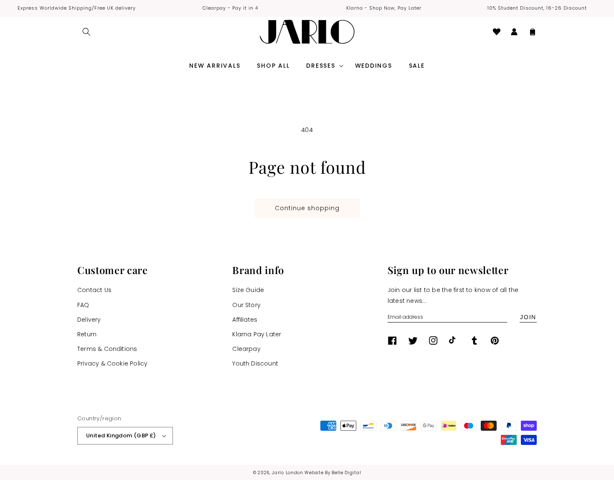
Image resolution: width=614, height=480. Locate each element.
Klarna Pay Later (256, 334)
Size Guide (248, 290)
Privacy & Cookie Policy (112, 363)
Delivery (89, 319)
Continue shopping (307, 208)
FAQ (83, 305)
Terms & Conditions (107, 349)
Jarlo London (287, 473)
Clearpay (246, 349)
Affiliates (244, 319)
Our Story (246, 305)
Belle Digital (346, 473)
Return (86, 334)
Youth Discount (255, 363)
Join (528, 317)
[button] (86, 32)
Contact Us (94, 290)
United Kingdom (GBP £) (121, 435)
